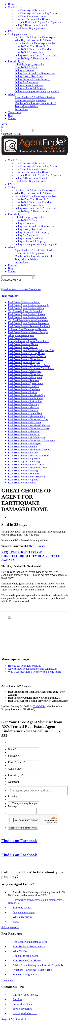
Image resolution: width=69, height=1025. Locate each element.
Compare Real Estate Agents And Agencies (38, 22)
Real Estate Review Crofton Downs (27, 356)
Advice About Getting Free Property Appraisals (38, 965)
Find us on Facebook (19, 841)
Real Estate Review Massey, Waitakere (28, 455)
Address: (13, 781)
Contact (12, 118)
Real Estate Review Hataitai (23, 452)
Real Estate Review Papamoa (23, 479)
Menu (4, 124)
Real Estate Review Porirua (22, 392)
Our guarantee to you (24, 912)
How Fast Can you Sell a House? (32, 19)
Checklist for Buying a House (30, 28)
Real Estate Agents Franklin (23, 347)
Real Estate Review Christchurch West (28, 428)
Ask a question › (10, 927)
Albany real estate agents (21, 335)
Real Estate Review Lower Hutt (25, 413)
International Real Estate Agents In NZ (35, 43)
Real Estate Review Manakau (23, 407)
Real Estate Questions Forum (30, 16)
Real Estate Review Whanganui (25, 377)
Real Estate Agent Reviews (29, 10)
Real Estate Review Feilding (23, 446)
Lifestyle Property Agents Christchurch (28, 341)
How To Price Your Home (27, 960)
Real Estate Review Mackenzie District (28, 467)
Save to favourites (22, 1008)
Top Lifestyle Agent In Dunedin (25, 311)
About (11, 94)
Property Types (16, 61)
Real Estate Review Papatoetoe (24, 458)
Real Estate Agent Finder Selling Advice (36, 13)
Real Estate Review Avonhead (24, 473)
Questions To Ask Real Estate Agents (32, 969)
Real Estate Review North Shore (25, 398)
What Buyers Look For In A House (33, 40)
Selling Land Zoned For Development (35, 73)
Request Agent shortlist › (14, 1019)
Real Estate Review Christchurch (25, 359)
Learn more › (8, 980)
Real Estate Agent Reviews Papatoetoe (28, 323)
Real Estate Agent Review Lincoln (26, 314)
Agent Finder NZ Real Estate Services (35, 97)
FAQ (10, 31)
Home (11, 4)
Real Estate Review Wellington (24, 371)
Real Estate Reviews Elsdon (23, 344)
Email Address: (16, 762)
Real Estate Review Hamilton (23, 386)
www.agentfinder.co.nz (25, 1013)
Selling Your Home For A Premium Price (36, 55)
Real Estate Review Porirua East (25, 401)
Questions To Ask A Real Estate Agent (35, 37)
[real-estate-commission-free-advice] (21, 289)
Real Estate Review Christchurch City (28, 419)
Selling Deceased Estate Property (32, 79)
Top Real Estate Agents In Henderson (28, 320)
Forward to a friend (23, 1004)
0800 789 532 (31, 994)
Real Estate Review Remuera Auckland (29, 326)
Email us (17, 999)
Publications (21, 109)
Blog (10, 115)
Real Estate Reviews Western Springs (28, 332)
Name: (12, 749)
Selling (11, 187)
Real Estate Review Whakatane (24, 422)
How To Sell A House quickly (29, 946)
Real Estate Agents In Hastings (24, 461)
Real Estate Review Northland (24, 302)
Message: (13, 806)
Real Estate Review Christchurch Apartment (31, 440)
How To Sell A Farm (26, 67)
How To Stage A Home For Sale (32, 58)
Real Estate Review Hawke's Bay (26, 464)
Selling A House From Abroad (31, 25)
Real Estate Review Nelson (22, 338)
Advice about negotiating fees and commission (32, 668)
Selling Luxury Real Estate (29, 76)
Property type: (16, 775)
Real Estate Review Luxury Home (26, 353)
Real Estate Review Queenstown (25, 383)
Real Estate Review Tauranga (23, 404)
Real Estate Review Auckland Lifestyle (29, 425)
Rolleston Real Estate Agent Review (27, 329)
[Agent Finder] (2, 127)
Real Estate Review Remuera (23, 380)
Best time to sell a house (25, 955)
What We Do (15, 7)
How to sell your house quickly (24, 665)
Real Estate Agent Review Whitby (26, 308)
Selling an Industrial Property (30, 88)
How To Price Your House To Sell (33, 46)
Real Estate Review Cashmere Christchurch (31, 368)
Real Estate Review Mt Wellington (26, 437)
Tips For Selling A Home (26, 974)
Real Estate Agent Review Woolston (27, 317)
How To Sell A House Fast (29, 52)
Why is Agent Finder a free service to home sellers (34, 671)
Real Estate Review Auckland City (26, 395)
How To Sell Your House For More (33, 49)
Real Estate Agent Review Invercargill (28, 305)
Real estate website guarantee (30, 100)
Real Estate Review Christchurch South (29, 365)
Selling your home (17, 34)
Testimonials (14, 112)
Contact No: (15, 768)
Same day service (22, 907)
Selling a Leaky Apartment (29, 85)
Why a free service (22, 916)
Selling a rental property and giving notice (37, 91)
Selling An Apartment (26, 82)
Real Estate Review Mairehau (24, 431)
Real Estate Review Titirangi (23, 470)
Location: (13, 796)
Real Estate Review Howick (23, 410)
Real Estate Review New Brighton (26, 476)
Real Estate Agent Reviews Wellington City (31, 350)
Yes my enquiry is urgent (24, 803)
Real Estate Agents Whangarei (24, 362)
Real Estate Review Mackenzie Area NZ (29, 449)
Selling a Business (24, 70)
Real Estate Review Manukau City (26, 416)
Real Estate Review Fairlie (22, 482)
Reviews (12, 265)
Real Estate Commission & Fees (30, 941)
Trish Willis (39, 706)
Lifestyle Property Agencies (29, 64)
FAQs (16, 921)
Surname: (13, 755)
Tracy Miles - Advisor (26, 106)
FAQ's (11, 184)
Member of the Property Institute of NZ (35, 103)
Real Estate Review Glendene (24, 389)
